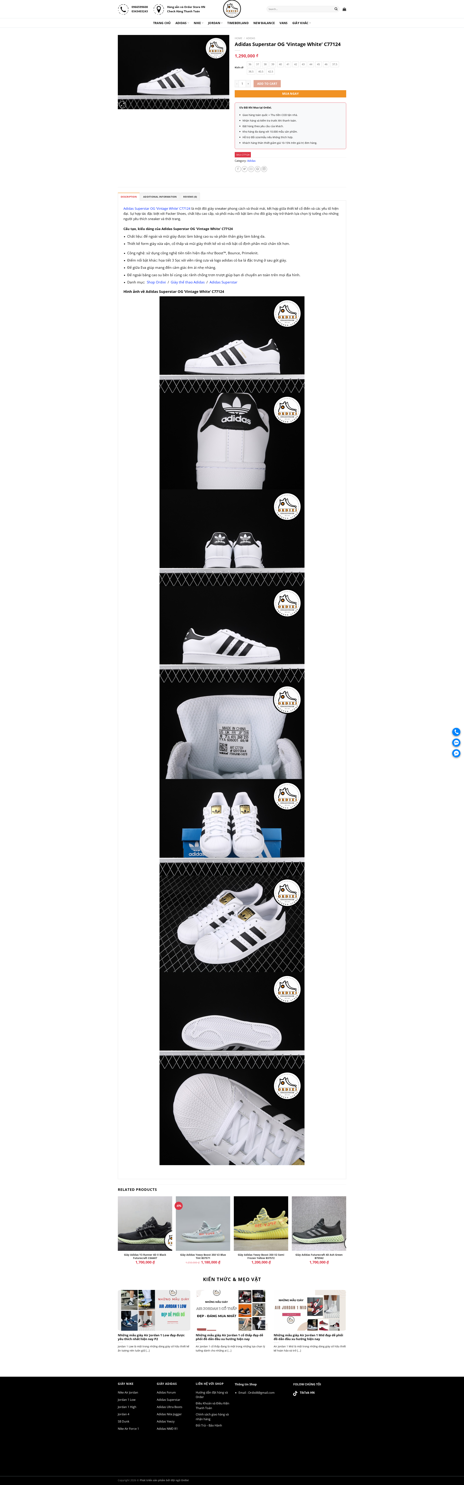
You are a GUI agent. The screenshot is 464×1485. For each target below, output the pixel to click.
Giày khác (300, 23)
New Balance (264, 23)
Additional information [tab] (160, 196)
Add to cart (267, 84)
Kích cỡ (239, 67)
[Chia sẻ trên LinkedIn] (264, 169)
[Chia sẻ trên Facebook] (238, 169)
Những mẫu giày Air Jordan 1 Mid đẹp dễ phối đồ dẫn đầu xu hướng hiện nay (308, 1337)
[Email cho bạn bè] (251, 169)
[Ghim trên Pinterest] (258, 169)
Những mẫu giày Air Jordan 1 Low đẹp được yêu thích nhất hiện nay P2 (151, 1337)
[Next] (346, 1233)
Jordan (214, 23)
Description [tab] (129, 196)
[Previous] (118, 1233)
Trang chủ (162, 23)
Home (238, 38)
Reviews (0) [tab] (190, 196)
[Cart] (344, 9)
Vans (283, 23)
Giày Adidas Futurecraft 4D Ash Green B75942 (319, 1256)
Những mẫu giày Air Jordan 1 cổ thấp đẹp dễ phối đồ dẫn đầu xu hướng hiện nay (229, 1337)
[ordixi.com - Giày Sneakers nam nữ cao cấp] (232, 9)
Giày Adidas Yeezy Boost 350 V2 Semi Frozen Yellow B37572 (261, 1256)
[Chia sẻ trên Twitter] (245, 169)
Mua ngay (290, 94)
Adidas (181, 23)
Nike (197, 23)
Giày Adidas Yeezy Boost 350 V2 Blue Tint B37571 (203, 1256)
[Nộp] (336, 9)
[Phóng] (122, 104)
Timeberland (238, 23)
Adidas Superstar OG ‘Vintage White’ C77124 (156, 208)
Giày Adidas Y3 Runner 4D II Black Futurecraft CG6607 (145, 1256)
